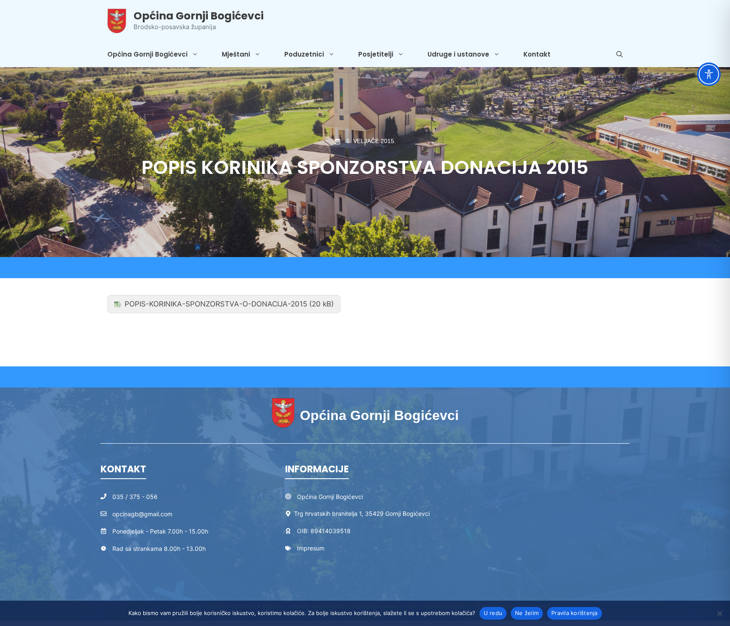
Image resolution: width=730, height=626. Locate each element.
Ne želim (527, 613)
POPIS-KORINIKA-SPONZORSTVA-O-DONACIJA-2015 (216, 304)
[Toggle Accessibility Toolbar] (709, 74)
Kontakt (536, 54)
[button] (620, 54)
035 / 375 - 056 (135, 496)
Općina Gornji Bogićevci (198, 15)
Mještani (236, 54)
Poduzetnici (304, 54)
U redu (493, 613)
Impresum (310, 548)
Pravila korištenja (574, 613)
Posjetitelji (375, 54)
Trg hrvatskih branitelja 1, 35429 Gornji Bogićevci (362, 513)
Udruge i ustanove (458, 54)
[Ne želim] (719, 613)
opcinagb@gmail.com (142, 514)
